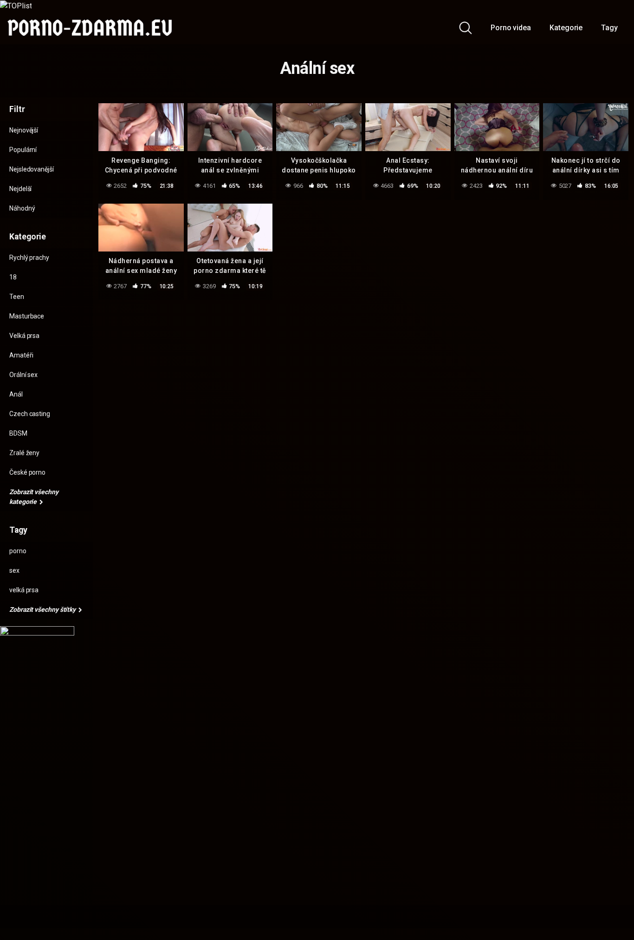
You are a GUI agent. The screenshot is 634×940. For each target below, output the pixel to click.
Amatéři (21, 355)
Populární (23, 149)
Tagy (609, 27)
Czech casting (29, 413)
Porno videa (511, 27)
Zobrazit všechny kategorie (33, 496)
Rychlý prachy (29, 257)
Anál (16, 394)
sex (14, 570)
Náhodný (22, 208)
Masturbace (26, 316)
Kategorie (566, 27)
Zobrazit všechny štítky (43, 609)
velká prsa (24, 590)
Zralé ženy (24, 453)
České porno (27, 472)
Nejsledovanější (31, 169)
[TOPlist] (16, 5)
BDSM (18, 433)
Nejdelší (20, 188)
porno (17, 551)
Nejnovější (23, 130)
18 (13, 277)
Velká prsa (24, 335)
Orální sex (23, 374)
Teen (16, 296)
